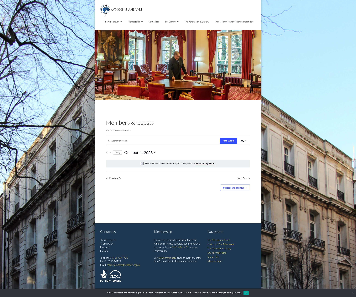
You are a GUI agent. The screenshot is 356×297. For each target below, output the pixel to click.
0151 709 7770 (120, 257)
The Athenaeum (111, 21)
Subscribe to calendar (233, 187)
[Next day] (110, 152)
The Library (170, 21)
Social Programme (217, 252)
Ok (246, 293)
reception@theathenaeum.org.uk (123, 264)
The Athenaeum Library (219, 248)
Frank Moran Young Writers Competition (234, 21)
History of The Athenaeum (221, 244)
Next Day (242, 178)
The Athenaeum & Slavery (197, 21)
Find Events (228, 140)
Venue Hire (154, 21)
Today (117, 152)
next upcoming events (204, 163)
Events (109, 130)
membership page (167, 257)
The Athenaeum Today (219, 240)
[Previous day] (106, 152)
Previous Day (116, 178)
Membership (134, 21)
